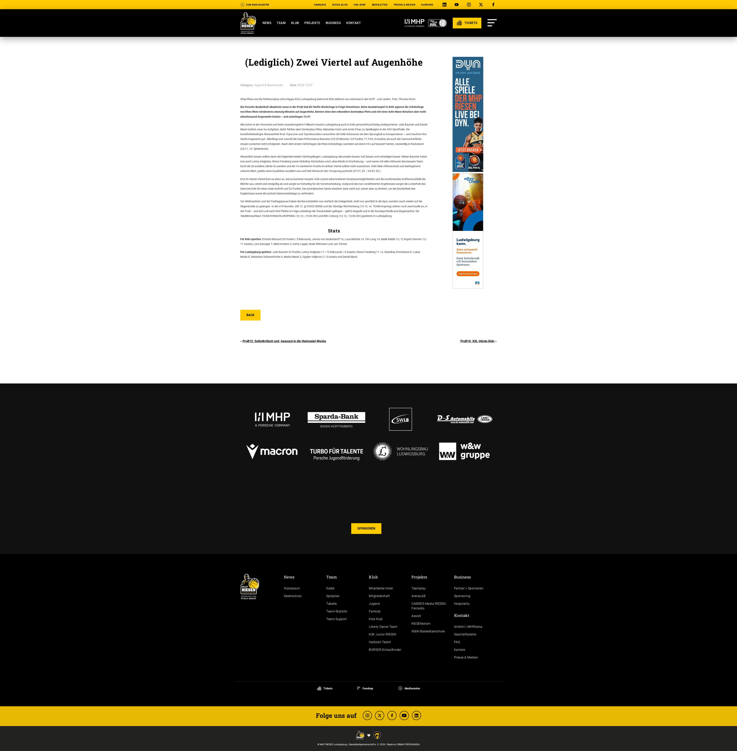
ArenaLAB (418, 596)
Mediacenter (412, 688)
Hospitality (462, 604)
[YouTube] (457, 4)
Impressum (292, 588)
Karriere (427, 4)
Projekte (312, 23)
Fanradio (320, 4)
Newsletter (380, 4)
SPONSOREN (366, 528)
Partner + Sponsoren (468, 588)
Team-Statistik (336, 611)
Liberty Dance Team (383, 627)
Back (250, 315)
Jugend (374, 604)
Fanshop (367, 688)
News (267, 23)
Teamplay (418, 588)
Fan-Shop (360, 4)
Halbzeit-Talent (380, 642)
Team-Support (336, 619)
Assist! (416, 616)
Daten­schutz (293, 596)
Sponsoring (462, 596)
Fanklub (375, 611)
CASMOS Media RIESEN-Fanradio (428, 606)
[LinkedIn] (445, 4)
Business (333, 23)
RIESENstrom (420, 623)
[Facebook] (494, 4)
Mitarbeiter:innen (381, 588)
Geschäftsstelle (465, 634)
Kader (330, 588)
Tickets (327, 688)
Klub (295, 23)
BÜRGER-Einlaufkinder (385, 650)
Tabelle (331, 604)
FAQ (457, 642)
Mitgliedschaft (379, 596)
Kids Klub (376, 619)
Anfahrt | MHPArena (468, 627)
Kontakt (353, 23)
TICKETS (471, 23)
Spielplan (333, 596)
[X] (481, 4)
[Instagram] (469, 4)
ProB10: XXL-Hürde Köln (477, 341)
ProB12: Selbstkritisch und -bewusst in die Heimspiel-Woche (284, 341)
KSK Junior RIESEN (382, 634)
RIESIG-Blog (340, 4)
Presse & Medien (404, 4)
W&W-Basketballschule (428, 631)
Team (281, 23)
